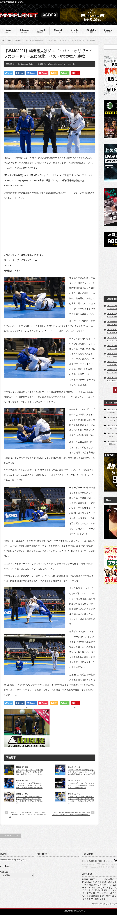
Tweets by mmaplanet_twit (13, 859)
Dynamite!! (109, 861)
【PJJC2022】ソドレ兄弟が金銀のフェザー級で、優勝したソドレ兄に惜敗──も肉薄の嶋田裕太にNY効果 (29, 785)
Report (10, 40)
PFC (98, 864)
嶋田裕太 (43, 64)
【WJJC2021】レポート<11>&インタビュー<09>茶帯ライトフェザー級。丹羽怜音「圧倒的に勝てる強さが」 (29, 800)
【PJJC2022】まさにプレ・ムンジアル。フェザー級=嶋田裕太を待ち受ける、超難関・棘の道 (81, 785)
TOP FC (85, 867)
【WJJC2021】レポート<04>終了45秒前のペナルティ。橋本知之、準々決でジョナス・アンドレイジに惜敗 (27, 815)
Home (2, 40)
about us (95, 867)
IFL (90, 867)
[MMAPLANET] (19, 16)
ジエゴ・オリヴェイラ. (66, 64)
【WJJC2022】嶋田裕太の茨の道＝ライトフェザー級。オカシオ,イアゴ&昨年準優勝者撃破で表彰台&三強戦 (81, 772)
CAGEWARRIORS (89, 864)
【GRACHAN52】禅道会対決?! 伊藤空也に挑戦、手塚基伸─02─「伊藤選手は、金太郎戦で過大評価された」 (71, 814)
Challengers (97, 860)
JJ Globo (17, 40)
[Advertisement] (49, 224)
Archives (4, 872)
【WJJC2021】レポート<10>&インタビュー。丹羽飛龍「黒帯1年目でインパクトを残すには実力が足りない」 (81, 800)
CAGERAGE (105, 864)
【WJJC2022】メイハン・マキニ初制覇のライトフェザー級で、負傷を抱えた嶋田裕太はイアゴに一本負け (29, 772)
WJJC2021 (52, 64)
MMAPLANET (80, 911)
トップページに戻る (10, 835)
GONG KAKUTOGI (106, 867)
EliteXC (85, 861)
